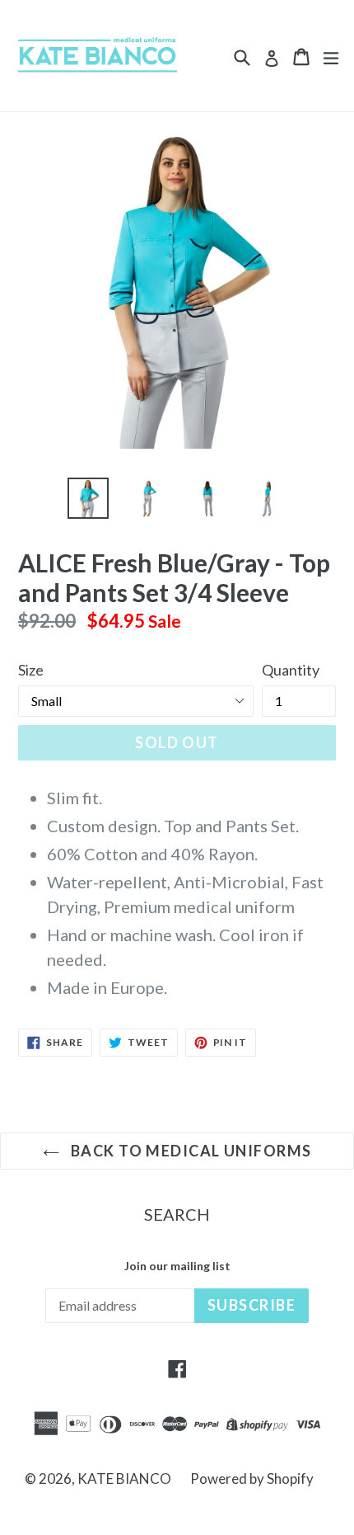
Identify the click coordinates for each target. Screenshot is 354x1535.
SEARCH (177, 1214)
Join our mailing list (177, 1266)
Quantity (290, 670)
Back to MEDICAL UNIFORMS (190, 1151)
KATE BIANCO (125, 1478)
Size (31, 670)
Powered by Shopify (252, 1478)
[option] (88, 498)
